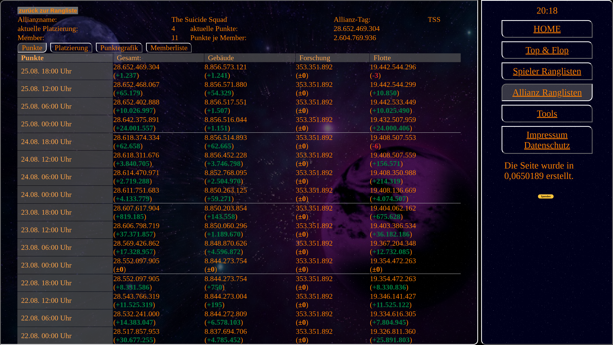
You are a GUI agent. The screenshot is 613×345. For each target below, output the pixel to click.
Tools (547, 113)
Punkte (32, 48)
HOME (547, 29)
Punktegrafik (119, 48)
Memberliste (168, 48)
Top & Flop (547, 50)
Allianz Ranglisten (547, 92)
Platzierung (71, 48)
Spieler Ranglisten (547, 71)
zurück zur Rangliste (48, 10)
